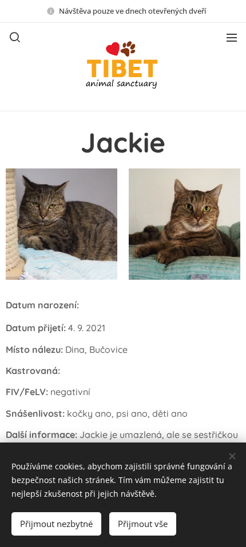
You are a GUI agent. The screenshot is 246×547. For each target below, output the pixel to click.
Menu (231, 37)
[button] (15, 37)
